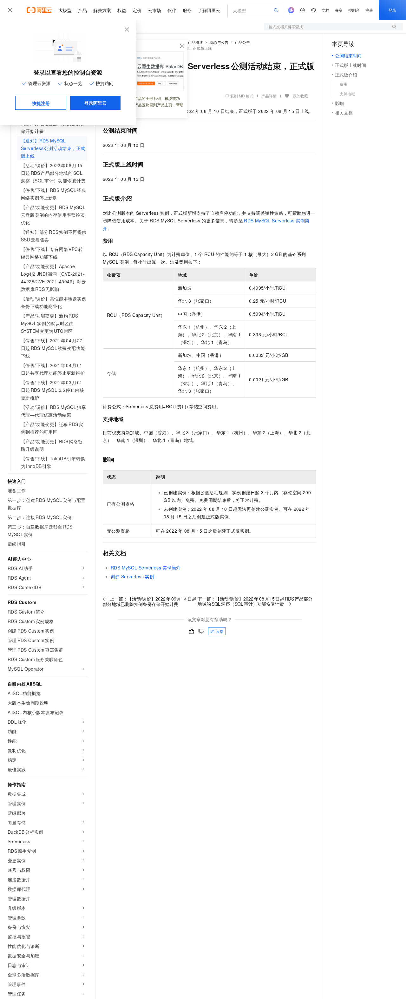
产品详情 (269, 95)
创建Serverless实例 (132, 576)
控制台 (354, 10)
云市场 (154, 10)
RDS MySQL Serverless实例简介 (146, 567)
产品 (82, 10)
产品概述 (195, 42)
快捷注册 (41, 103)
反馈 (220, 631)
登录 (392, 10)
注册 (369, 10)
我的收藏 (300, 95)
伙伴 (171, 10)
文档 (325, 10)
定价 (137, 10)
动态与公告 (218, 42)
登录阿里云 (95, 103)
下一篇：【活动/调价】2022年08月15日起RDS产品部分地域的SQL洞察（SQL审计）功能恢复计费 (255, 601)
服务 (187, 10)
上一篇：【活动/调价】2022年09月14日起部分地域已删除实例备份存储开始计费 (149, 601)
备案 (339, 10)
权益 (121, 10)
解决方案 (102, 10)
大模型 (65, 10)
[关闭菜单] (10, 10)
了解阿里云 (209, 10)
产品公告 (242, 42)
